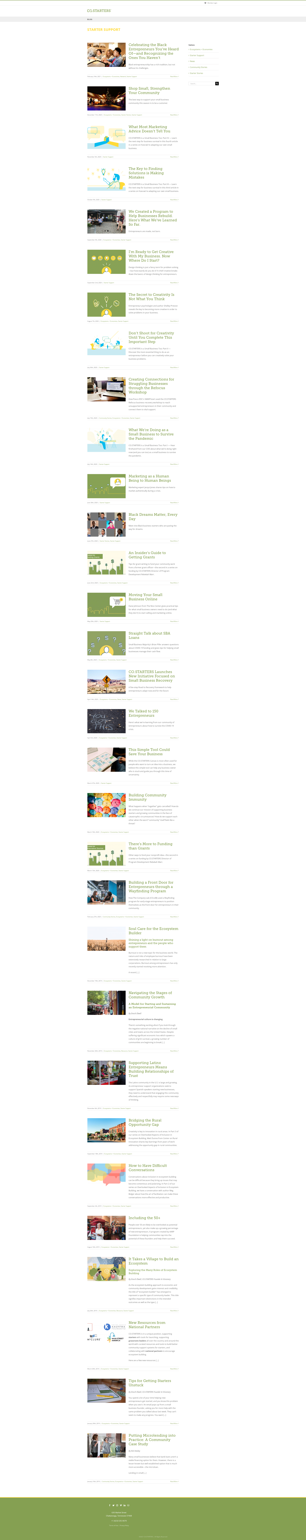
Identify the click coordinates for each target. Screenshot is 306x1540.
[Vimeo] (121, 1505)
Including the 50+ (144, 1218)
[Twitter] (113, 1505)
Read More (174, 76)
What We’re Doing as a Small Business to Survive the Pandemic (151, 434)
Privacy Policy (124, 1525)
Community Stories (105, 418)
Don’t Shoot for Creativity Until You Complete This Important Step (151, 337)
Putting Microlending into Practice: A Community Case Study (152, 1439)
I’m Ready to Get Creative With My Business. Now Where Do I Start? (151, 256)
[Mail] (128, 1505)
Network (123, 76)
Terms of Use (113, 1525)
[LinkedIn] (125, 1505)
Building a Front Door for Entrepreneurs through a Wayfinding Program (151, 886)
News (119, 699)
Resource (124, 1051)
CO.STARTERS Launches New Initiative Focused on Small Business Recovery (152, 676)
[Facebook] (110, 1505)
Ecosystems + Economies (111, 76)
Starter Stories (126, 115)
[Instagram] (117, 1505)
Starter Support (132, 76)
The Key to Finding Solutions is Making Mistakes (146, 173)
